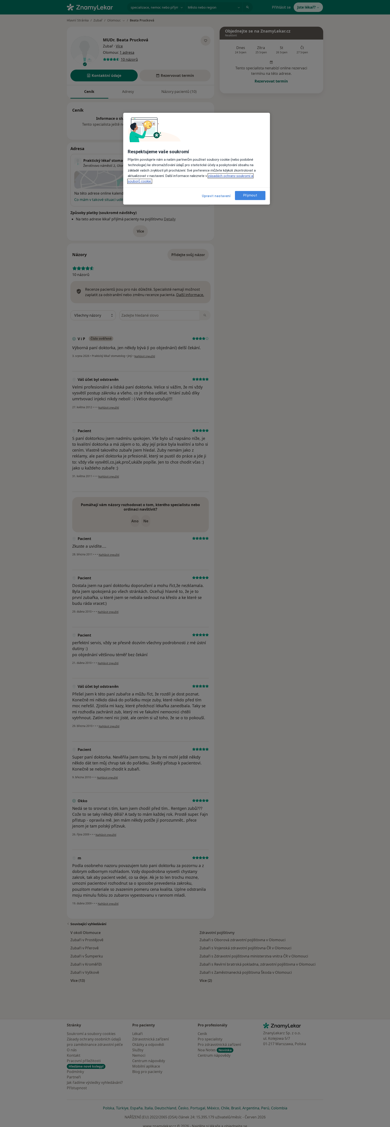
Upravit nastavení (216, 196)
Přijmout (250, 195)
